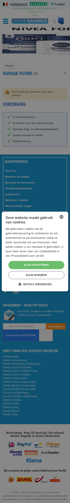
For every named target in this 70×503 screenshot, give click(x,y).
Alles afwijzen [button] (36, 275)
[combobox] (61, 217)
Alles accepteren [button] (36, 265)
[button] (35, 284)
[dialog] (35, 251)
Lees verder (36, 256)
